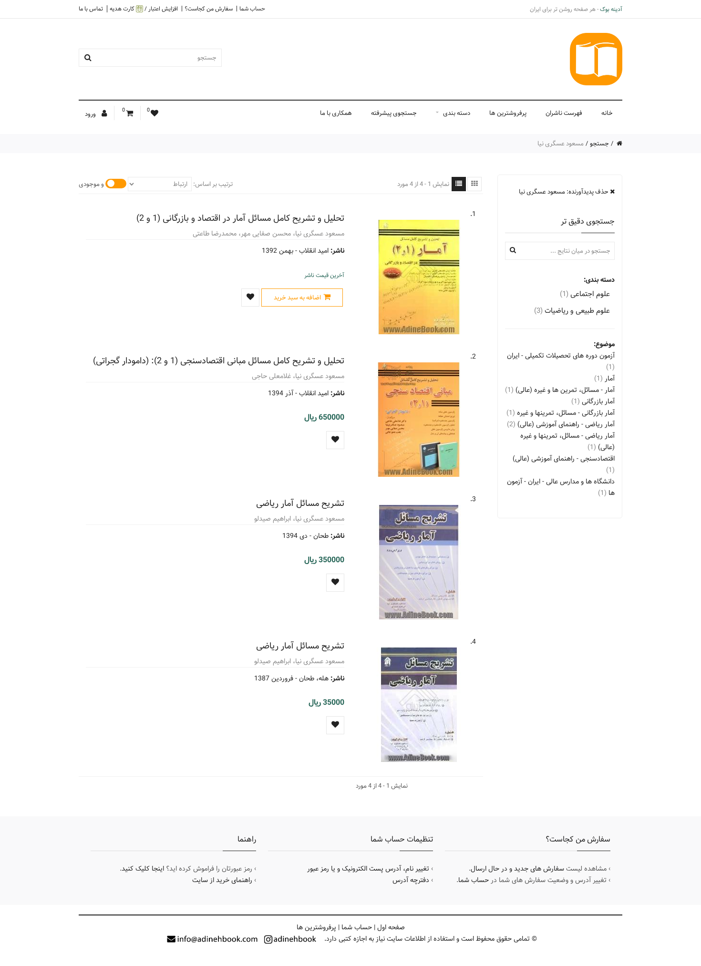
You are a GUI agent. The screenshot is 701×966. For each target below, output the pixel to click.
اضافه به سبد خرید (297, 297)
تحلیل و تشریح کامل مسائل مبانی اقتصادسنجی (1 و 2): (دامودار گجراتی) (218, 360)
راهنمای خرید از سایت (222, 880)
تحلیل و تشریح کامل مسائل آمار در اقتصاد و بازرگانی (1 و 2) (240, 218)
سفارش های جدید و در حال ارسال (517, 868)
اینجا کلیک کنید (143, 868)
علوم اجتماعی (585, 294)
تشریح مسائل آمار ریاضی (300, 503)
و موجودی (91, 184)
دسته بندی (456, 113)
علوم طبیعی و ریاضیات (572, 311)
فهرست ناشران (564, 113)
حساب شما (252, 8)
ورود (91, 114)
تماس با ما (91, 8)
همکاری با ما (336, 113)
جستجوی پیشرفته (394, 113)
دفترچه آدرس (410, 880)
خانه (607, 113)
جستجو (599, 143)
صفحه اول (391, 927)
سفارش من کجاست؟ (209, 8)
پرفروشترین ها (507, 113)
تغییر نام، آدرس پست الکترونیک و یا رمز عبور (368, 868)
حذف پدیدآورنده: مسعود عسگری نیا (564, 191)
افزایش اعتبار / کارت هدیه (144, 8)
